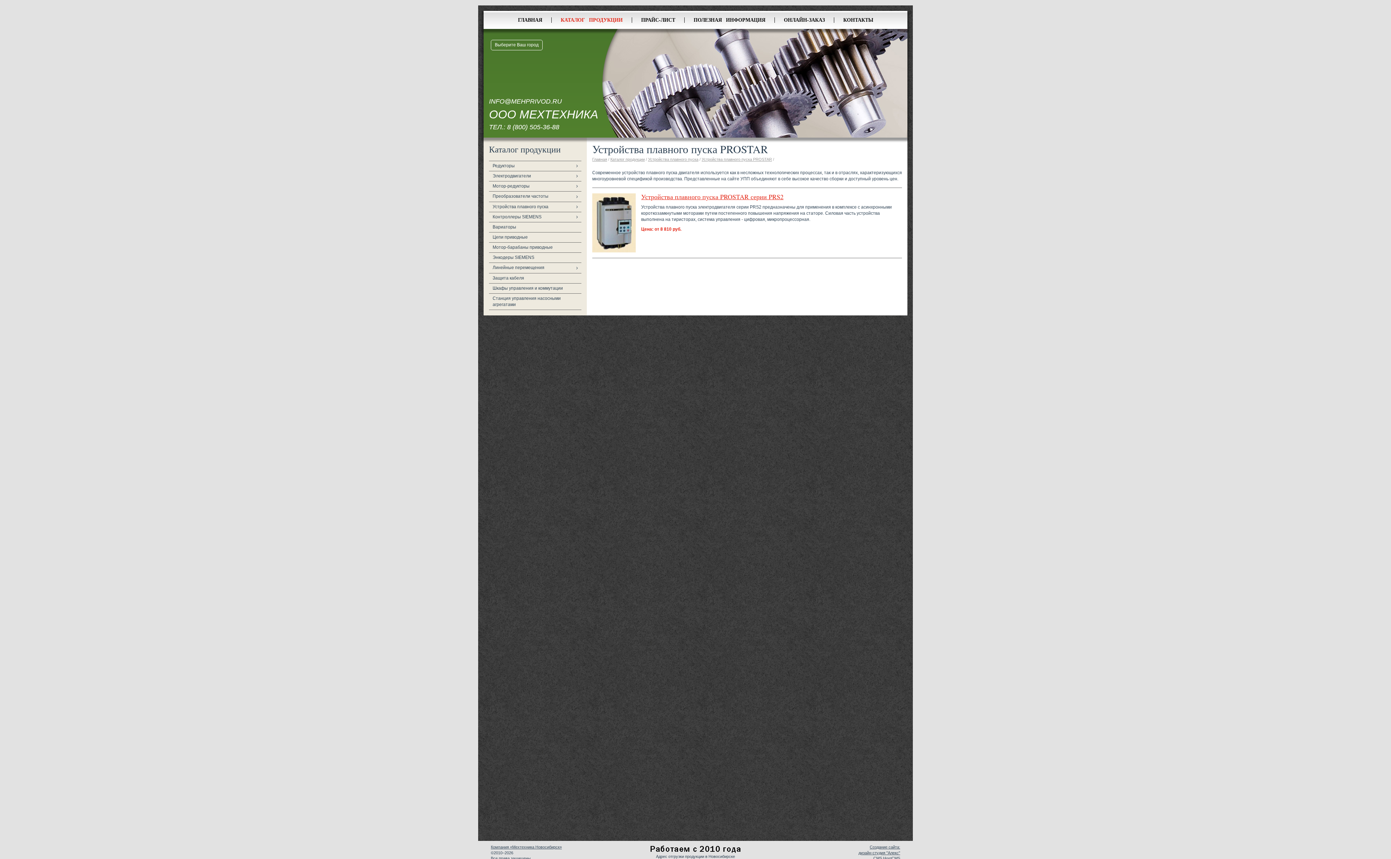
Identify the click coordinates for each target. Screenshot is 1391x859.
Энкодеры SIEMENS (513, 257)
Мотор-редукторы (511, 186)
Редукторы (504, 165)
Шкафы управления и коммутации (528, 288)
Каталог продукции (592, 20)
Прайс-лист (658, 20)
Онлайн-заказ (804, 20)
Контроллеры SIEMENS (517, 216)
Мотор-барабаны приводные (523, 247)
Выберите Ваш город (517, 44)
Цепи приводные (510, 237)
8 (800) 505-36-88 (533, 127)
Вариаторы (504, 227)
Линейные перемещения (518, 267)
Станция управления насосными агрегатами (527, 301)
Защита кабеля (508, 278)
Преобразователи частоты (520, 196)
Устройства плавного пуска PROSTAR (737, 159)
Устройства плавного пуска (520, 206)
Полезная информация (729, 20)
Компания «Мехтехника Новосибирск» (526, 847)
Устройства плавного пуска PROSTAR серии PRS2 (712, 196)
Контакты (858, 20)
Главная (530, 20)
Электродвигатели (512, 176)
